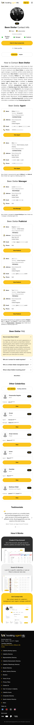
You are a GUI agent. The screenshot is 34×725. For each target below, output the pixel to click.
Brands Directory (7, 668)
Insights (21, 54)
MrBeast (16, 645)
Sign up (26, 2)
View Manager (17, 208)
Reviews (5, 674)
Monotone (18, 322)
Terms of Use (6, 678)
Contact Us (6, 685)
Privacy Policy (6, 682)
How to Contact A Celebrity (10, 689)
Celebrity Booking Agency (10, 650)
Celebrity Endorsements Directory (12, 661)
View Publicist (17, 250)
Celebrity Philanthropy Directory (11, 664)
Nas (2, 645)
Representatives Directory (10, 657)
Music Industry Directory (9, 671)
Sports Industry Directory (9, 699)
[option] (17, 518)
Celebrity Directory (8, 654)
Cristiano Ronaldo (8, 645)
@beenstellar (21, 31)
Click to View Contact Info (17, 43)
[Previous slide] (2, 518)
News (4, 702)
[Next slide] (32, 518)
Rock (17, 23)
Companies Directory (8, 695)
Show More (17, 375)
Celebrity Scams (7, 692)
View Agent (17, 135)
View (17, 406)
